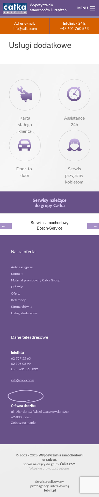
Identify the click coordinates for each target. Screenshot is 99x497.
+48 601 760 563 (74, 28)
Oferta (15, 293)
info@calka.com (25, 28)
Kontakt (17, 273)
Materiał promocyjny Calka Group (35, 280)
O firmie (17, 287)
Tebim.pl (49, 490)
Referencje (18, 300)
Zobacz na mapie (23, 422)
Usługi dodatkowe (24, 313)
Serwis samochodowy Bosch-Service (49, 225)
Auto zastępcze (22, 267)
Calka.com (67, 464)
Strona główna (21, 306)
